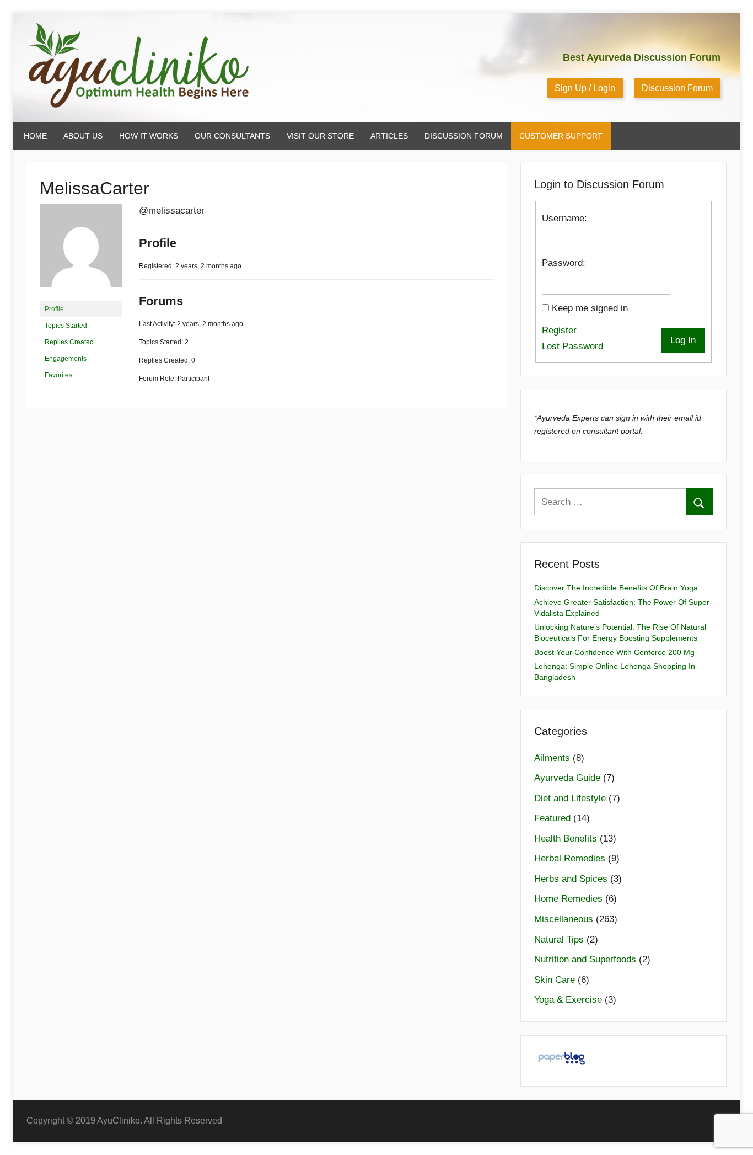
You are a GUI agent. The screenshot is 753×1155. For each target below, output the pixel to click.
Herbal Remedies (569, 858)
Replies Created (69, 342)
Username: (564, 218)
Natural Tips (559, 939)
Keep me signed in (590, 308)
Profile (54, 309)
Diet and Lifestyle (570, 798)
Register (559, 330)
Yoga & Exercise (568, 999)
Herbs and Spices (570, 879)
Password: (563, 263)
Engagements (66, 359)
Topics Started (66, 325)
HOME (35, 135)
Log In (683, 340)
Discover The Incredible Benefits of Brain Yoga (616, 587)
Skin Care (554, 980)
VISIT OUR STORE (320, 135)
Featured (552, 818)
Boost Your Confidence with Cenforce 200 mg (614, 652)
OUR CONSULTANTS (232, 135)
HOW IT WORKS (148, 135)
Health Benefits (565, 838)
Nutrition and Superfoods (585, 959)
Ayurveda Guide (567, 778)
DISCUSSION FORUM (463, 135)
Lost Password (572, 346)
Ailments (552, 758)
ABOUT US (83, 135)
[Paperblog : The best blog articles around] (561, 1064)
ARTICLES (389, 135)
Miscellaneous (563, 919)
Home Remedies (568, 898)
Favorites (58, 375)
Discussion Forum (677, 88)
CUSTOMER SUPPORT (561, 135)
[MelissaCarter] (81, 296)
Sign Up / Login (585, 88)
